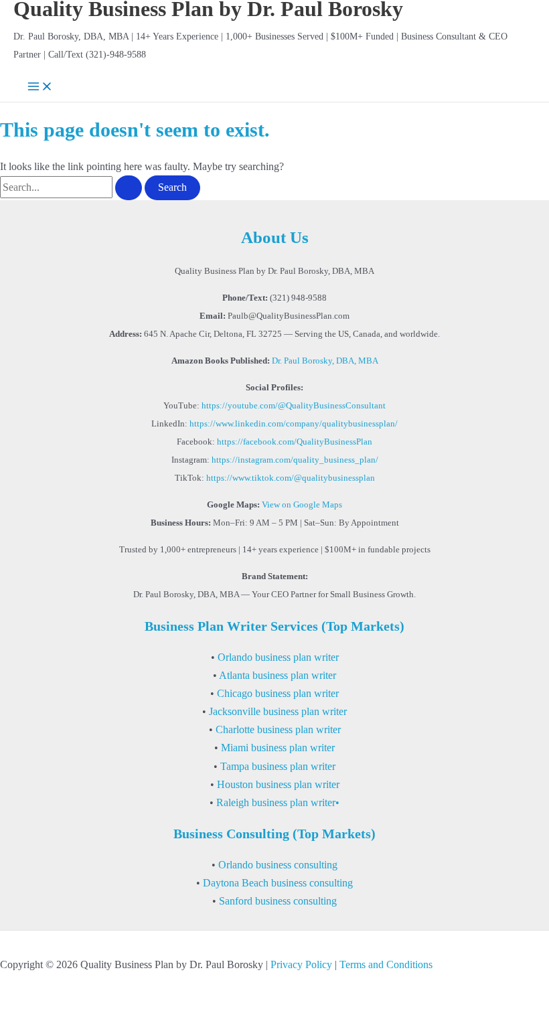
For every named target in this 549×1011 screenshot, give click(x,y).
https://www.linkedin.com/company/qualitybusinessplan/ (293, 424)
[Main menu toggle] (40, 87)
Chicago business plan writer (278, 693)
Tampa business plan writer (277, 766)
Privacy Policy (301, 964)
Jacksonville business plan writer (278, 711)
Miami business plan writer (278, 747)
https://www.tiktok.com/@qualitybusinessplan (290, 478)
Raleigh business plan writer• (277, 802)
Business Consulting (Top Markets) (274, 833)
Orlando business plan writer (278, 657)
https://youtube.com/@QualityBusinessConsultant (294, 405)
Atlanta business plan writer (277, 675)
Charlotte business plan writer (278, 729)
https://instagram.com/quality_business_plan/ (295, 460)
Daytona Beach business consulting (278, 882)
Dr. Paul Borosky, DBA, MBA (325, 361)
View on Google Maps (302, 505)
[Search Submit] (128, 187)
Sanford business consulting (278, 901)
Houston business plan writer (278, 784)
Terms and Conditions (386, 964)
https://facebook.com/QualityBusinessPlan (294, 442)
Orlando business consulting (277, 864)
